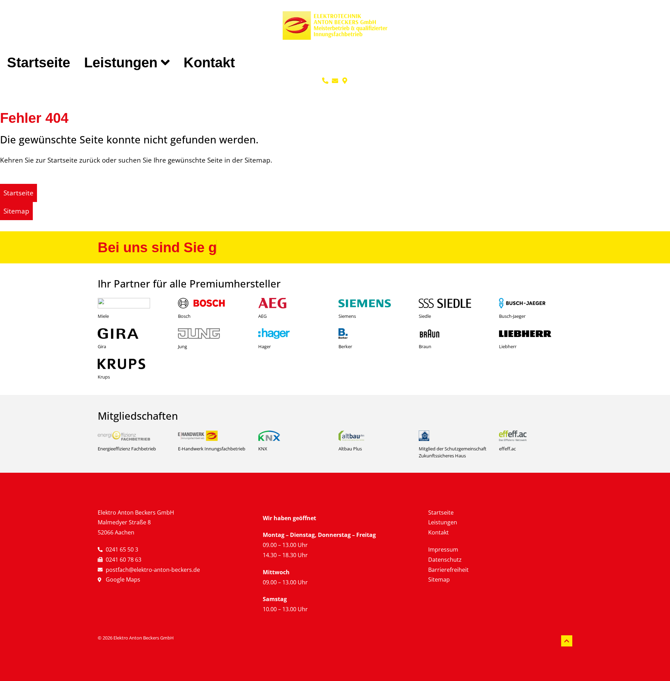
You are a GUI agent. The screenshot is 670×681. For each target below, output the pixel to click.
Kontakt (209, 62)
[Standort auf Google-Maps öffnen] (345, 80)
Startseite (38, 62)
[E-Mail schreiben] (335, 80)
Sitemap (439, 579)
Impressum (443, 549)
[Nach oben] (566, 640)
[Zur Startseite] (335, 25)
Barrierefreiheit (448, 570)
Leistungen (120, 62)
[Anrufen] (325, 80)
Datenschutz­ (445, 559)
